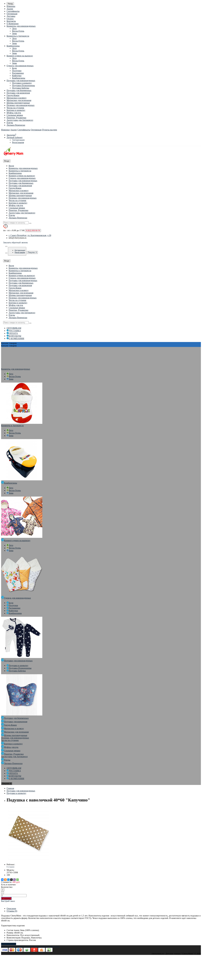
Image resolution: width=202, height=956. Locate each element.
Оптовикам (12, 14)
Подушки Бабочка (20, 88)
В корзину (6, 898)
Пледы (10, 122)
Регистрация (18, 142)
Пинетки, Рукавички (16, 117)
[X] (11, 879)
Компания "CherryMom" (12, 946)
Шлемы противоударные (18, 103)
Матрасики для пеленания (19, 100)
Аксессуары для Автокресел (20, 120)
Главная (10, 788)
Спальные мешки (15, 115)
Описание (11, 908)
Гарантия (45, 946)
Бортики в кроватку (16, 110)
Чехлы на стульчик (15, 108)
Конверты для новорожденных (21, 26)
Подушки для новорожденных (21, 80)
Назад (10, 4)
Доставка (11, 16)
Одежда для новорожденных (20, 65)
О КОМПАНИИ (16, 338)
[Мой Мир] (8, 879)
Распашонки (18, 73)
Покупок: (32, 252)
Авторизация (18, 140)
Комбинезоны (13, 46)
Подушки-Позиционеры (23, 85)
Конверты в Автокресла (18, 36)
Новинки (11, 6)
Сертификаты (13, 11)
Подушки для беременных (19, 90)
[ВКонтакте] (2, 879)
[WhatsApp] (17, 879)
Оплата (10, 18)
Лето (14, 28)
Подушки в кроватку (22, 83)
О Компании (13, 23)
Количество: (7, 887)
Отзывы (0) (12, 911)
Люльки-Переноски (16, 125)
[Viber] (14, 879)
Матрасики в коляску (17, 98)
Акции (10, 9)
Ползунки (16, 70)
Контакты (11, 21)
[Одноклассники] (5, 879)
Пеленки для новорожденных (20, 105)
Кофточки (16, 75)
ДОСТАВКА (15, 330)
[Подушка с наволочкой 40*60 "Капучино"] (28, 860)
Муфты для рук (14, 113)
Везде (11, 166)
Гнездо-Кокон (13, 95)
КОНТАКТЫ (15, 336)
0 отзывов (10, 867)
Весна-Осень (18, 31)
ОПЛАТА (13, 333)
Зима (14, 33)
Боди (14, 68)
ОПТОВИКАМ (14, 328)
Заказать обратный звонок (15, 242)
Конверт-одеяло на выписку (20, 56)
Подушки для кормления (18, 93)
